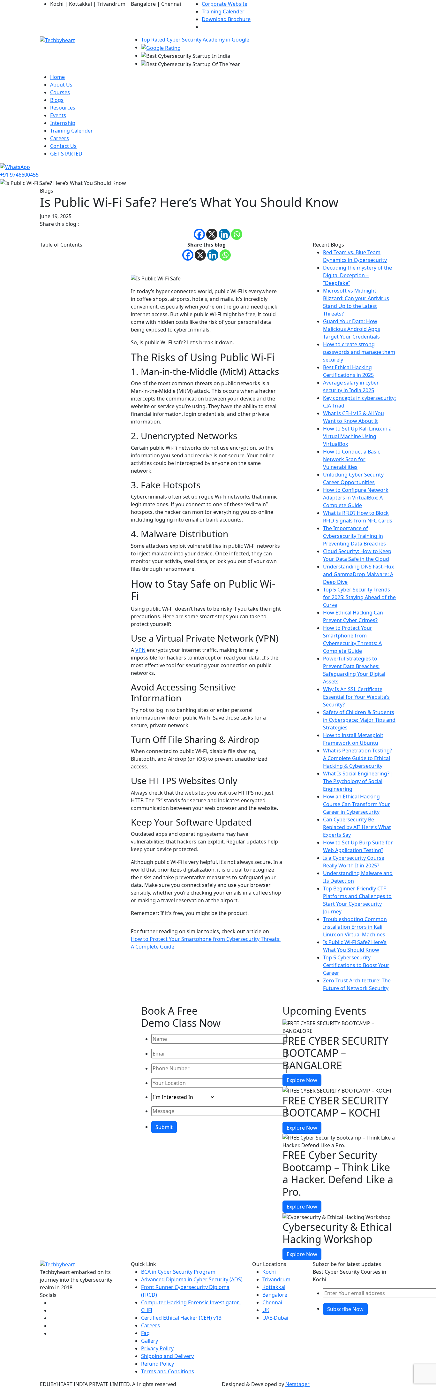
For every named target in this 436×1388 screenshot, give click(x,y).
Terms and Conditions (167, 1371)
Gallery (149, 1340)
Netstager (297, 1384)
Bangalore (274, 1294)
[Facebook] (199, 234)
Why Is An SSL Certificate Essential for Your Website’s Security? (356, 697)
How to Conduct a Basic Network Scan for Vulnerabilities (351, 459)
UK (265, 1310)
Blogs (57, 99)
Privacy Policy (157, 1348)
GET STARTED (66, 153)
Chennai (272, 1302)
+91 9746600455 (19, 174)
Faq (145, 1333)
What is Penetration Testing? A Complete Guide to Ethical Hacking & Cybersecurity (357, 758)
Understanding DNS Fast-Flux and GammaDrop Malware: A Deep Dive (358, 574)
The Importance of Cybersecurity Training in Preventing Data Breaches (354, 536)
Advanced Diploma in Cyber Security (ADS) (192, 1279)
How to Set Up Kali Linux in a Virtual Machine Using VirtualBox (357, 436)
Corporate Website (224, 3)
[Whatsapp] (236, 234)
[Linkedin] (224, 234)
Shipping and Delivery (167, 1356)
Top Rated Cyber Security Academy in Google (195, 39)
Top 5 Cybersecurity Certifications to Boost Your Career (356, 965)
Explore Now (302, 1080)
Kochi (269, 1271)
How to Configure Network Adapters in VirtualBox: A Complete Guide (355, 497)
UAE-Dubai (275, 1317)
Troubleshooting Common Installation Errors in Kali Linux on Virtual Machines (355, 927)
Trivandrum (276, 1279)
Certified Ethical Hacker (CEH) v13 (181, 1317)
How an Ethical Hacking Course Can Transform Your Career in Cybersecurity (356, 804)
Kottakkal (273, 1287)
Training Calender (223, 11)
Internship (62, 122)
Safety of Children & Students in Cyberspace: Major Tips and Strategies (359, 720)
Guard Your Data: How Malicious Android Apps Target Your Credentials (351, 329)
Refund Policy (157, 1363)
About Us (61, 84)
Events (58, 115)
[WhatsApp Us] (15, 166)
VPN (140, 649)
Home (57, 76)
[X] (211, 234)
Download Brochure (226, 19)
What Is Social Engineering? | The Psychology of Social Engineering (358, 781)
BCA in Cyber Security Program (178, 1271)
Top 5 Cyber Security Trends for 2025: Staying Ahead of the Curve (359, 597)
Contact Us (63, 145)
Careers (59, 138)
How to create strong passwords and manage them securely (359, 352)
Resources (62, 107)
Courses (60, 92)
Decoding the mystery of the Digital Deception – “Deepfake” (357, 275)
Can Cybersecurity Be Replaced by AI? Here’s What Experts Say (357, 827)
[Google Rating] (161, 47)
